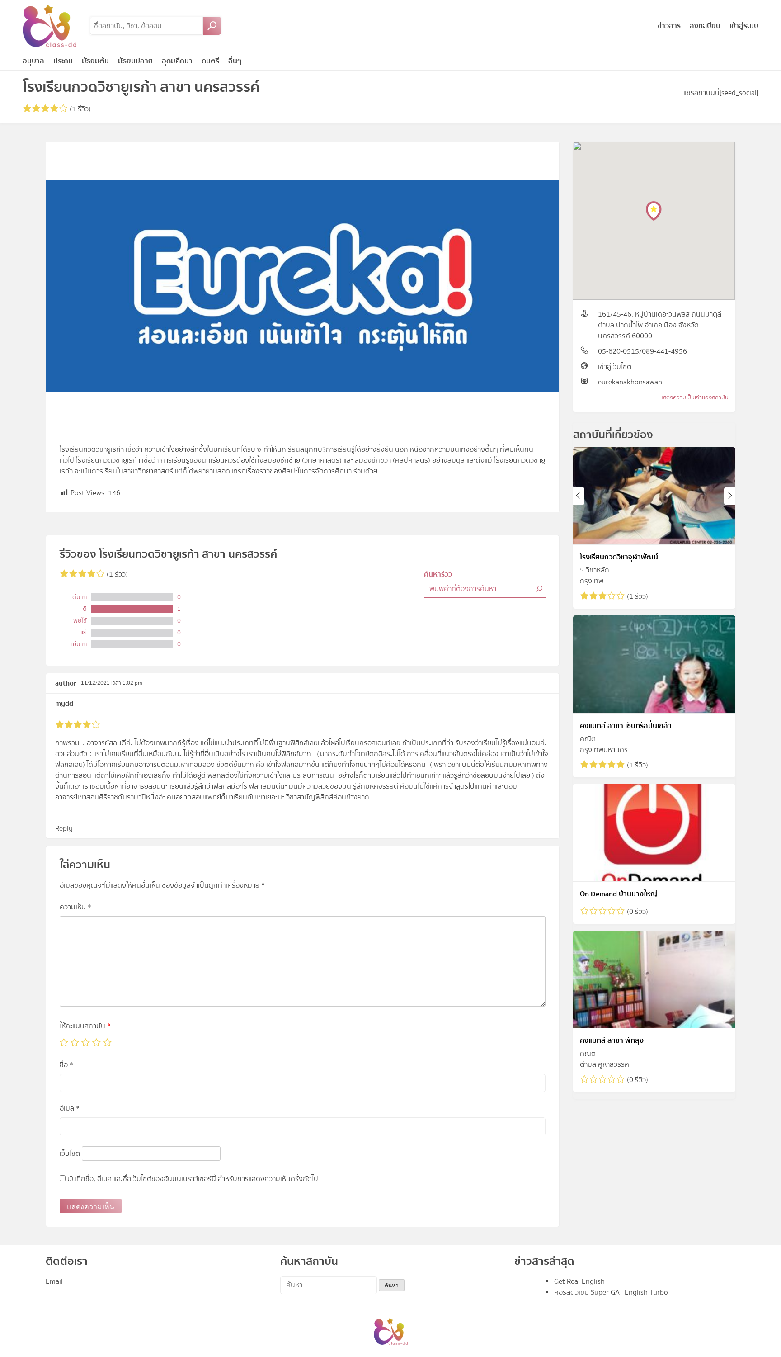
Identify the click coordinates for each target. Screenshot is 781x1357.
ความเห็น (75, 907)
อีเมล (70, 1108)
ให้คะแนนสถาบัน (85, 1026)
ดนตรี (210, 61)
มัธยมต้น (95, 61)
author (65, 683)
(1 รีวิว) (79, 109)
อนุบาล (33, 61)
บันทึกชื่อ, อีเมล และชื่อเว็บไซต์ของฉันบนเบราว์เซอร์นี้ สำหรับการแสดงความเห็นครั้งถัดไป (192, 1178)
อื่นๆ (234, 61)
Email (54, 1281)
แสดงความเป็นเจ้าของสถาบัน (694, 397)
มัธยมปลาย (135, 61)
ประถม (63, 61)
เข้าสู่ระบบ (743, 26)
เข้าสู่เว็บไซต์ (614, 367)
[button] (654, 211)
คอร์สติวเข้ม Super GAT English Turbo (611, 1292)
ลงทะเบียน (705, 26)
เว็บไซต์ (70, 1153)
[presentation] (578, 496)
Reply (64, 828)
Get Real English (579, 1281)
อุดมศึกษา (177, 61)
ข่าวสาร (669, 26)
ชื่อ (66, 1064)
